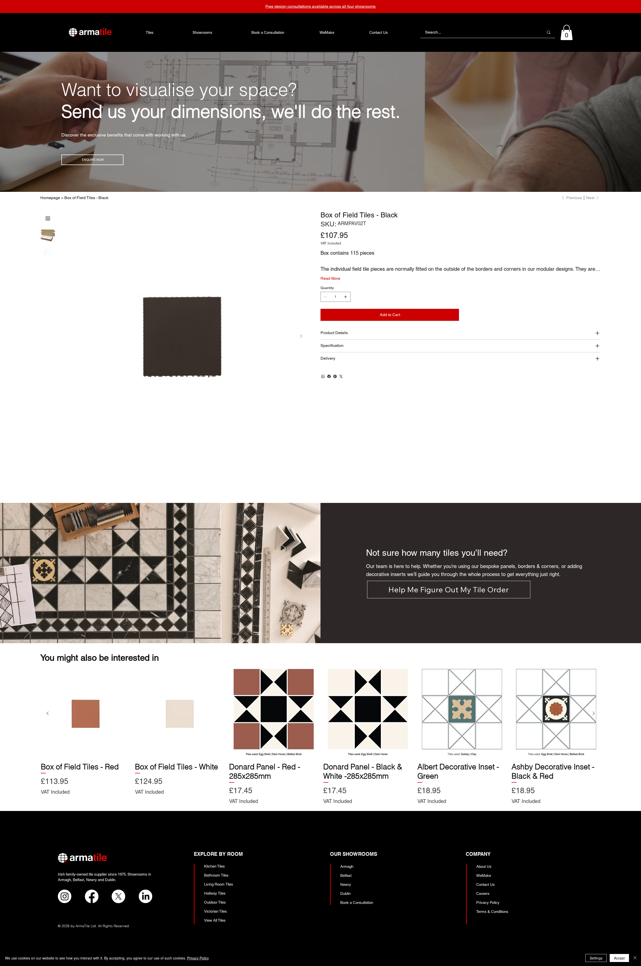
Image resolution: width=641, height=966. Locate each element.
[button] (566, 32)
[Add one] (346, 297)
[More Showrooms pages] (215, 32)
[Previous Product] (48, 713)
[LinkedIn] (145, 896)
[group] (321, 736)
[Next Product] (594, 713)
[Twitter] (341, 376)
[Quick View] (85, 713)
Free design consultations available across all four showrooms (320, 6)
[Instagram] (64, 896)
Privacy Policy (198, 957)
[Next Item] (301, 336)
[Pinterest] (335, 376)
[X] (118, 896)
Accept (619, 957)
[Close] (635, 958)
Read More (330, 278)
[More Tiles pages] (156, 32)
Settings (596, 957)
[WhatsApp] (323, 376)
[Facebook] (329, 376)
